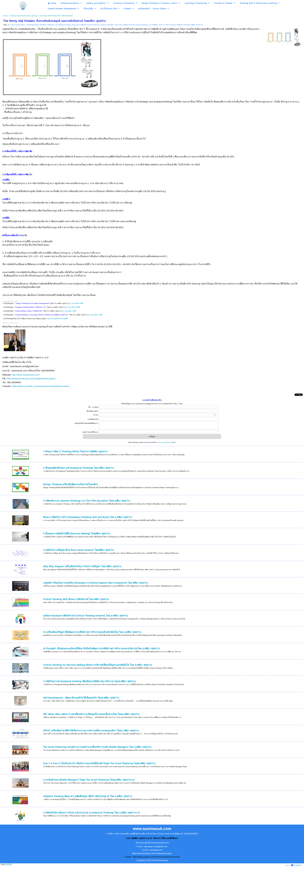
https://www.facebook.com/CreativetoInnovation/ (31, 378)
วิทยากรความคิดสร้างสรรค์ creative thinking (131, 25)
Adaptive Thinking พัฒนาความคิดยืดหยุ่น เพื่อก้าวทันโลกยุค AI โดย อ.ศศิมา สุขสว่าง (87, 796)
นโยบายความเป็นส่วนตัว (164, 442)
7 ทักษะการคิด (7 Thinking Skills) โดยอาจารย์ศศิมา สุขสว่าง (75, 451)
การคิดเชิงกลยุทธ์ (32, 25)
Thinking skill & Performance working (23, 16)
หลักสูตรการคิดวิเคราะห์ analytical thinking (55, 25)
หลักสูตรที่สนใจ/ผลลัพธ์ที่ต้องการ (86, 423)
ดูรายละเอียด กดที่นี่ (76, 303)
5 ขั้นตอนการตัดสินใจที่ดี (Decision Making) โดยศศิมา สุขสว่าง (76, 533)
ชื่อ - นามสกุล (93, 407)
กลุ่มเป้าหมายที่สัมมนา (90, 432)
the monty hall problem (16, 25)
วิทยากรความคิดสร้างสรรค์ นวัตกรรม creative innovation (93, 25)
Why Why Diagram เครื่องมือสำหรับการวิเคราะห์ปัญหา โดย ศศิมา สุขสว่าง (82, 566)
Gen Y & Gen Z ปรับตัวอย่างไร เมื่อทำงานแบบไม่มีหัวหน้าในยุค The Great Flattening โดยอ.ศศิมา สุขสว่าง (99, 763)
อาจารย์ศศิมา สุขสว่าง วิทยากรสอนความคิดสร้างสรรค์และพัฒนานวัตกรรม (175, 25)
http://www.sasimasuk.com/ (26, 375)
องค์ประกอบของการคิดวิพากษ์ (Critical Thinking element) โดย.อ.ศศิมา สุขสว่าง (85, 615)
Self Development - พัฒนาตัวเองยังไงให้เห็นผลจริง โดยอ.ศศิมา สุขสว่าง (81, 697)
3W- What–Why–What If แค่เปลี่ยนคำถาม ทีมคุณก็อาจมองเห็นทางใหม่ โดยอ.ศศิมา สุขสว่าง (91, 714)
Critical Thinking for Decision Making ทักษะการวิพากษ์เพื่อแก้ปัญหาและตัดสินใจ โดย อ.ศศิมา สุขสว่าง (97, 665)
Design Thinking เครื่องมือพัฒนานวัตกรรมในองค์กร (70, 484)
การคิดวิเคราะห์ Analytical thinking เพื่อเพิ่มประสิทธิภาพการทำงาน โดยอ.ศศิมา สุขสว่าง (89, 681)
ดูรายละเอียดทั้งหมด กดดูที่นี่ (58, 319)
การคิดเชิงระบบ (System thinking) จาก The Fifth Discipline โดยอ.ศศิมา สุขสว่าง (86, 500)
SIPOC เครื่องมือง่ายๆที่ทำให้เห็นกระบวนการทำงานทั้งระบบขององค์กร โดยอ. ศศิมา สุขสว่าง (91, 730)
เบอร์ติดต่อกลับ (93, 419)
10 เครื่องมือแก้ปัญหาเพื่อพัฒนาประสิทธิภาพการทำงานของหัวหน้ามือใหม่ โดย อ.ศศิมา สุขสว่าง (92, 632)
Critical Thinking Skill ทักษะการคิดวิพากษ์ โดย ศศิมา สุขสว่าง (76, 599)
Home (5, 16)
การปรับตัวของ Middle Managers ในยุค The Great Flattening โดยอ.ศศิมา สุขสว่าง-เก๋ (88, 779)
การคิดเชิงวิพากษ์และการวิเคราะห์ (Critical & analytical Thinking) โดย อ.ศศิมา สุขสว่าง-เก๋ (91, 812)
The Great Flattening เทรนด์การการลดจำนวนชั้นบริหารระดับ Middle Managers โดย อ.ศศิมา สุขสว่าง (97, 747)
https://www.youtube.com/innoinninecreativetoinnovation (40, 386)
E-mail (95, 415)
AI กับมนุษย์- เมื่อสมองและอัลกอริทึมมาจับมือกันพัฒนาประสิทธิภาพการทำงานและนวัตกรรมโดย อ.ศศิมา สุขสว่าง (101, 648)
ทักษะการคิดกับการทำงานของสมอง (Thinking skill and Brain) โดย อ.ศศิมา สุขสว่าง (87, 517)
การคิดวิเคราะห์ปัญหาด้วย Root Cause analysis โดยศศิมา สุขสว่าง (78, 550)
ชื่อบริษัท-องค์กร (92, 411)
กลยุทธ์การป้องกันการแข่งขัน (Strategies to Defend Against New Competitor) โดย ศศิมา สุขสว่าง (95, 582)
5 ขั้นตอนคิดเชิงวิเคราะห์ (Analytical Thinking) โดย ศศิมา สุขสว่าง (78, 468)
